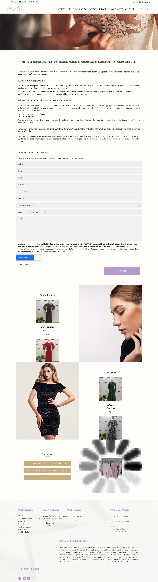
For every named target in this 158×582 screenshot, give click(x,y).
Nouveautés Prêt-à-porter (50, 516)
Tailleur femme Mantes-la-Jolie (102, 550)
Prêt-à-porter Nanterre (94, 547)
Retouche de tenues (47, 477)
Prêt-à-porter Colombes (115, 547)
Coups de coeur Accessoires (73, 516)
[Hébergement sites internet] (30, 573)
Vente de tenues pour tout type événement (47, 470)
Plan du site (22, 532)
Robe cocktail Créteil (96, 560)
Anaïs (110, 404)
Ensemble (50, 523)
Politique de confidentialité (23, 530)
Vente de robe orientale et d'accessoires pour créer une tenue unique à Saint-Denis (98, 561)
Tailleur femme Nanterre (127, 550)
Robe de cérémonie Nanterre (93, 555)
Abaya (50, 525)
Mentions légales (24, 527)
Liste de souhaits (148, 9)
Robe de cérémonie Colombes (118, 555)
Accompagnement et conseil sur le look (47, 463)
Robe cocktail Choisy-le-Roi (118, 560)
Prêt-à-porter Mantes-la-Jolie (70, 547)
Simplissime (47, 327)
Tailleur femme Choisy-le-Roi (116, 552)
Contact (129, 9)
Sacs (74, 520)
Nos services (116, 9)
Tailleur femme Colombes (69, 552)
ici (64, 251)
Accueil (62, 9)
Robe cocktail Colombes (77, 560)
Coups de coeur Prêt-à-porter (50, 519)
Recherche (142, 9)
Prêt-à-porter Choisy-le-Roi (77, 550)
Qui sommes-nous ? (77, 9)
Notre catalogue (99, 9)
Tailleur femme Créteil (92, 552)
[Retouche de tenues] (110, 466)
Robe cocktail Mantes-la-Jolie (114, 557)
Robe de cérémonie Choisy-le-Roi (87, 557)
